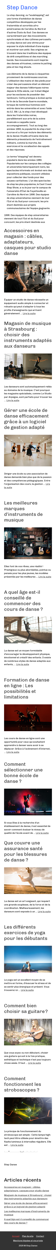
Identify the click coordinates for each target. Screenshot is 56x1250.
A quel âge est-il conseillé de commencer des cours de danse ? (23, 600)
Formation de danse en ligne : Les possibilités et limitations (26, 688)
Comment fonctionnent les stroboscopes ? (22, 1084)
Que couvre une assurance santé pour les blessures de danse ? (25, 851)
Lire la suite (29, 313)
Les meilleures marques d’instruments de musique (23, 511)
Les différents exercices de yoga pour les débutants (25, 932)
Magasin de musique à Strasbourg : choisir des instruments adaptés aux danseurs (28, 334)
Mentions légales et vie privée (28, 1240)
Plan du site (27, 1236)
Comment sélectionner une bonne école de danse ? (23, 772)
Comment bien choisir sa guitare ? (26, 1008)
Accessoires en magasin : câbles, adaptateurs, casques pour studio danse (27, 242)
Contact (40, 1236)
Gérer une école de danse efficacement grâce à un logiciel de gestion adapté (26, 418)
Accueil (15, 1236)
